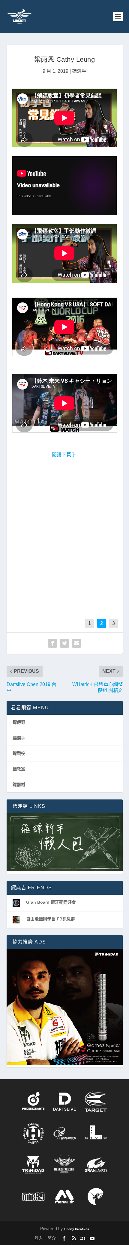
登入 (38, 1238)
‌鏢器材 (19, 784)
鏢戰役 (19, 753)
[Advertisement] (64, 543)
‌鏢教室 (19, 769)
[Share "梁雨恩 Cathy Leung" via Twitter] (64, 643)
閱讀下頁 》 (64, 454)
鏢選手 (79, 71)
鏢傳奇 (19, 722)
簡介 (51, 1238)
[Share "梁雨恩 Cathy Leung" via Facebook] (52, 643)
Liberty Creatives (76, 1229)
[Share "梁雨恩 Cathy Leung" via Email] (76, 643)
